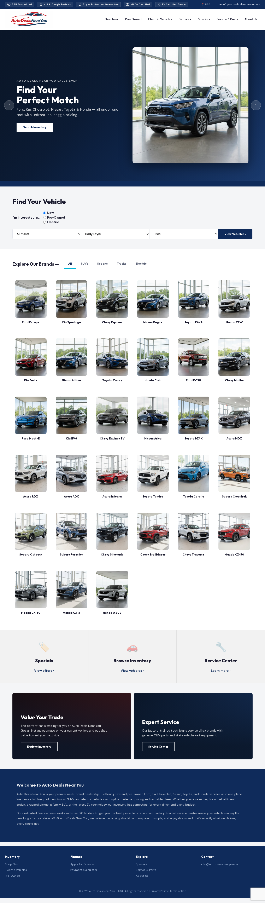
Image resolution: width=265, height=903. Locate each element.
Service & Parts (227, 19)
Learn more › (221, 671)
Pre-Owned (133, 19)
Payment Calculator (83, 870)
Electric (53, 222)
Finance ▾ (185, 19)
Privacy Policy (159, 891)
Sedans (102, 263)
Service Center (158, 746)
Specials (204, 19)
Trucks (121, 263)
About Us (251, 19)
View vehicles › (132, 671)
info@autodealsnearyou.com (221, 864)
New (50, 213)
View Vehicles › (235, 234)
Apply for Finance (82, 864)
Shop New (111, 19)
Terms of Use (178, 891)
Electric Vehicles (160, 19)
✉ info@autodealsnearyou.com (239, 4)
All (70, 263)
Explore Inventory (39, 746)
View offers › (44, 671)
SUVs (84, 263)
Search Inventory (34, 127)
